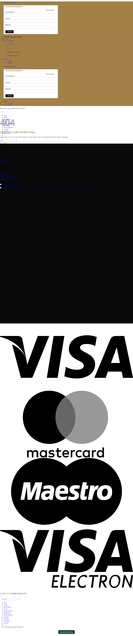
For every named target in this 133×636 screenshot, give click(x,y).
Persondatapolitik (5, 175)
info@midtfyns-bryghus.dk (8, 163)
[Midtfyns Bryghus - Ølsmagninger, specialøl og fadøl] (12, 108)
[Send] (4, 601)
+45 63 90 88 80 (5, 161)
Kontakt (6, 129)
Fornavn (7, 18)
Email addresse (10, 12)
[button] (10, 2)
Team (5, 609)
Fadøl (5, 605)
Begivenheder (8, 611)
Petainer (6, 619)
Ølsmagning (7, 607)
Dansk (6, 59)
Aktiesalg (6, 621)
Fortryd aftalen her (66, 632)
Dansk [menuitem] (9, 61)
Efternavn (8, 25)
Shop (5, 115)
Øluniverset (7, 613)
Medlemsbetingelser (6, 179)
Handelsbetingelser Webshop (9, 177)
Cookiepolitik (4, 173)
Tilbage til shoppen (13, 56)
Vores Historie (8, 615)
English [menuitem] (9, 63)
